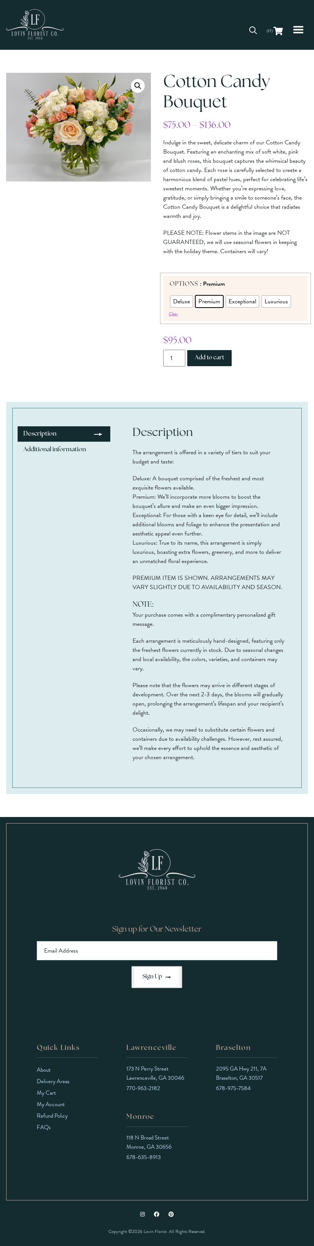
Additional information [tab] (54, 450)
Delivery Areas (53, 1081)
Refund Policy (52, 1116)
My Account (51, 1104)
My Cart (46, 1093)
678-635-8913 (143, 1157)
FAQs (44, 1127)
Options (184, 284)
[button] (138, 86)
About (44, 1070)
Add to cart (209, 358)
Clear (173, 314)
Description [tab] (39, 434)
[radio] (181, 301)
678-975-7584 (233, 1088)
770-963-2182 (143, 1088)
